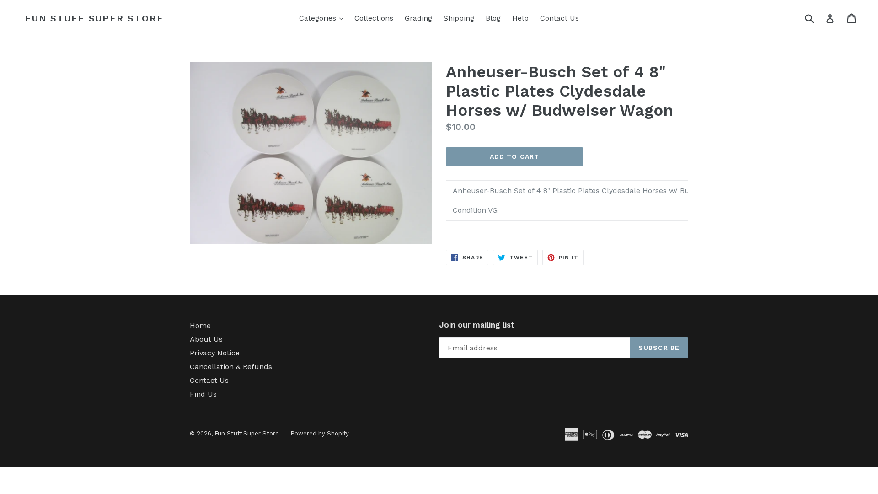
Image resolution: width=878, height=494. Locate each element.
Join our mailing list (476, 324)
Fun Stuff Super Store (94, 18)
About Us (206, 339)
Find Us (203, 394)
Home (200, 325)
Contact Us (559, 18)
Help (520, 18)
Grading (418, 18)
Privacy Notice (215, 353)
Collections (373, 18)
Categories (323, 17)
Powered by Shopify (319, 433)
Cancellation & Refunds (231, 366)
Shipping (459, 18)
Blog (493, 18)
